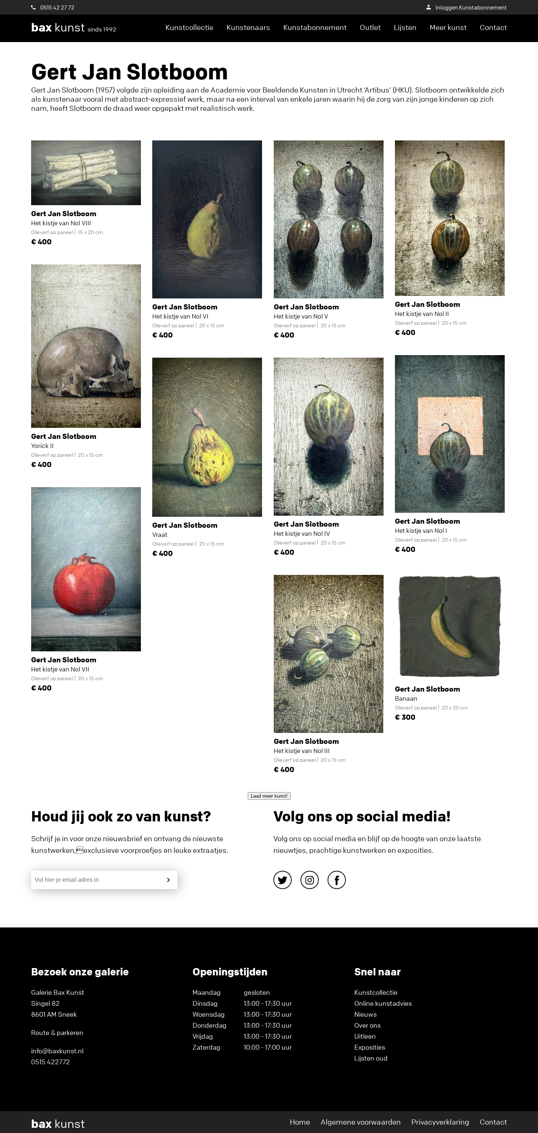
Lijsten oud (371, 1058)
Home (300, 1121)
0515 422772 (50, 1062)
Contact (493, 27)
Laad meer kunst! (269, 796)
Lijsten (405, 27)
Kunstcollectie (189, 27)
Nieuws (365, 1014)
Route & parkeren (57, 1032)
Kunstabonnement (315, 27)
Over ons (367, 1025)
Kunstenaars (248, 27)
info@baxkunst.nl (57, 1051)
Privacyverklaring (440, 1121)
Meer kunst (448, 27)
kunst (73, 27)
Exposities (369, 1047)
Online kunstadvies (383, 1003)
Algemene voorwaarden (361, 1121)
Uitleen (365, 1036)
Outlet (370, 27)
